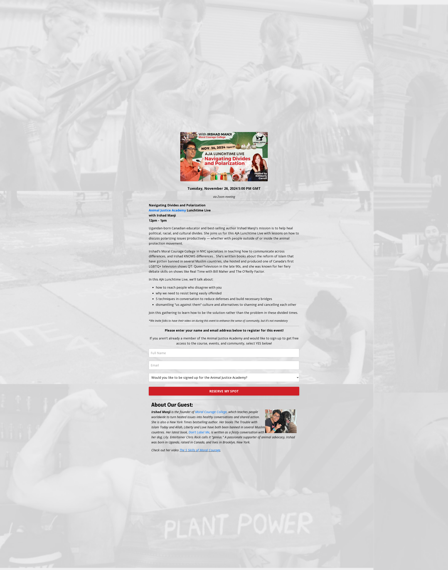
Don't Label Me (199, 432)
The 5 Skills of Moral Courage (200, 450)
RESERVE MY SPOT (224, 391)
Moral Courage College (211, 412)
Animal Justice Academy (167, 210)
